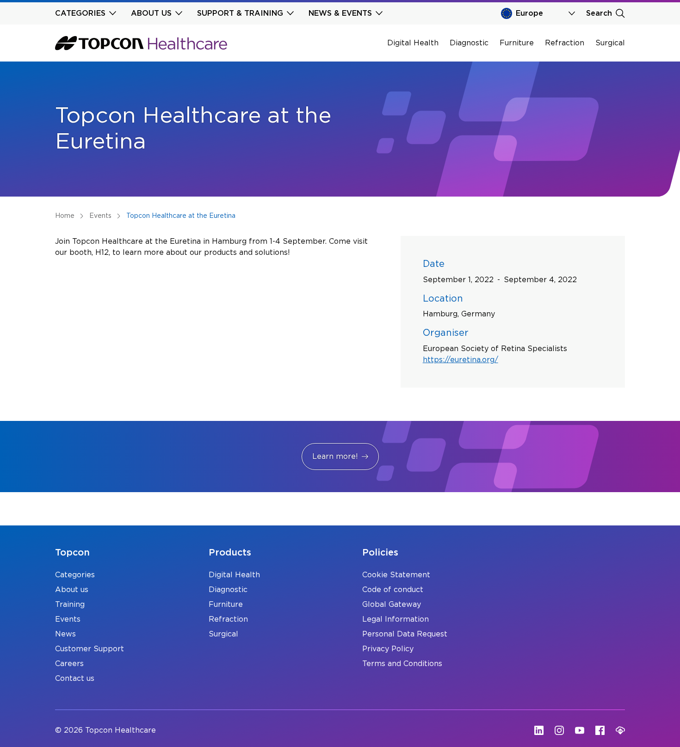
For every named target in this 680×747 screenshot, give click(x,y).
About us (71, 589)
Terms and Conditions (402, 663)
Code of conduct (392, 589)
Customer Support (89, 649)
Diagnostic (469, 43)
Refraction (564, 43)
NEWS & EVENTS (340, 13)
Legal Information (395, 619)
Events (67, 619)
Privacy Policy (388, 649)
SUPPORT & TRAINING (240, 13)
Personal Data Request (404, 634)
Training (70, 604)
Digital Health (413, 43)
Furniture (517, 43)
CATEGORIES (80, 13)
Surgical (610, 43)
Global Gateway (391, 604)
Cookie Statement (396, 575)
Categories (75, 575)
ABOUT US (151, 13)
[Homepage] (141, 43)
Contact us (74, 678)
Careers (69, 663)
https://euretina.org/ (460, 360)
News (65, 634)
